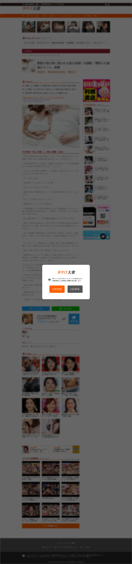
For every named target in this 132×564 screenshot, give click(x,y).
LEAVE (75, 289)
